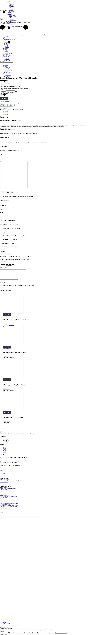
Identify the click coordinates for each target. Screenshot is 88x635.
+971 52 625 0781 (4, 489)
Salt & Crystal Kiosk (4, 487)
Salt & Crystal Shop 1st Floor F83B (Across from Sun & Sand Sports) (11, 480)
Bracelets (17, 109)
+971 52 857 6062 (4, 497)
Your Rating (3, 261)
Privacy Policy (6, 440)
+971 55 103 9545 (13, 506)
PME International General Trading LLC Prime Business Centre (9, 504)
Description (5, 111)
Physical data (5, 112)
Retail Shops (5, 439)
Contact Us (5, 441)
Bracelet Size (3, 91)
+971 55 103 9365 (4, 482)
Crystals (4, 449)
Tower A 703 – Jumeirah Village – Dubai (9, 505)
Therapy (4, 452)
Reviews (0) (5, 114)
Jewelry (21, 109)
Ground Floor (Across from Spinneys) (8, 496)
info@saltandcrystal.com (5, 508)
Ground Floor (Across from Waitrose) (8, 488)
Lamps (4, 448)
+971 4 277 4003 (3, 506)
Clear (16, 91)
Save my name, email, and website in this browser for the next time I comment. (19, 285)
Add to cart (4, 98)
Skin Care (5, 450)
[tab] (45, 111)
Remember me (5, 627)
